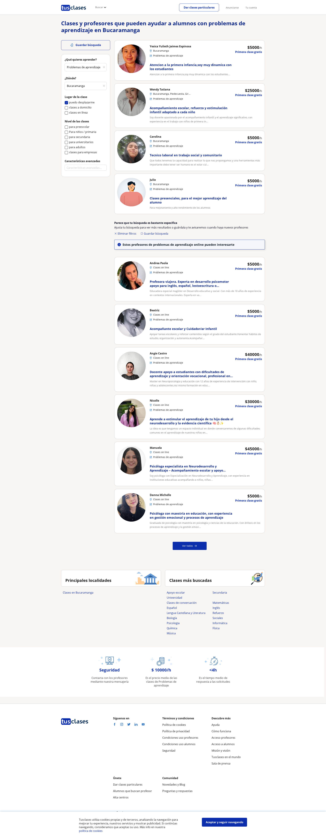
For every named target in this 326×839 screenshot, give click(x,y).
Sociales (218, 618)
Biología (172, 618)
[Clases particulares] (73, 12)
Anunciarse (232, 7)
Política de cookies (174, 725)
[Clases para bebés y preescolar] (234, 598)
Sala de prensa (221, 763)
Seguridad (168, 750)
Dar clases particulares (199, 7)
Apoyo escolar (176, 592)
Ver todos (187, 545)
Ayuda (216, 725)
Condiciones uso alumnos (178, 744)
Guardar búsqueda (156, 233)
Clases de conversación (182, 603)
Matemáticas (221, 603)
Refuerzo (218, 613)
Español (172, 608)
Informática (220, 623)
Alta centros (121, 797)
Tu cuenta (251, 7)
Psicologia (173, 623)
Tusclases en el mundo (226, 757)
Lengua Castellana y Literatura (186, 613)
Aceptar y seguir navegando (224, 822)
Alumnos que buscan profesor (132, 791)
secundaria (220, 592)
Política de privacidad (176, 731)
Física (216, 628)
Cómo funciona (221, 731)
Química (172, 628)
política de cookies (91, 831)
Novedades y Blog (173, 784)
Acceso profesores (223, 738)
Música (171, 633)
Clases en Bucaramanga (78, 592)
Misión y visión (221, 750)
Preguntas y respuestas (177, 791)
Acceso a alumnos (223, 744)
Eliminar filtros (127, 233)
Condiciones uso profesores (180, 738)
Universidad (174, 598)
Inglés (216, 608)
